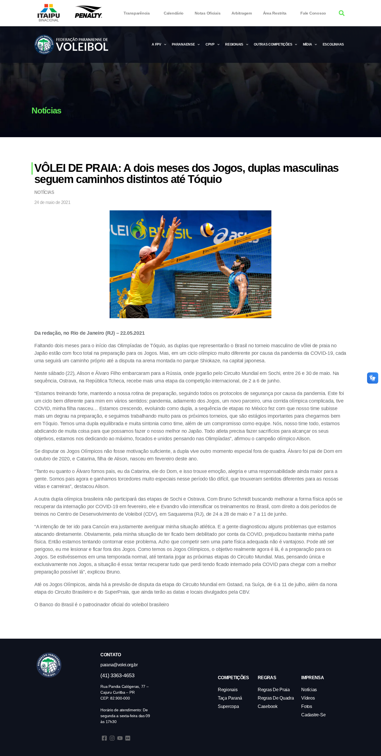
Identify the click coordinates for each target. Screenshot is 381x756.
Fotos (306, 706)
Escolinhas (333, 44)
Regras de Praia (274, 689)
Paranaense (183, 44)
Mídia (307, 44)
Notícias (44, 192)
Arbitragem (242, 13)
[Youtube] (120, 738)
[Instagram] (112, 738)
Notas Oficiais (207, 13)
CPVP (210, 44)
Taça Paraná (230, 698)
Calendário (174, 13)
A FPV (156, 44)
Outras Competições (273, 44)
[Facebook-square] (104, 738)
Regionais (234, 44)
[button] (341, 13)
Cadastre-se (313, 714)
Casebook (268, 706)
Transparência (137, 13)
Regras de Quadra (276, 698)
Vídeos (308, 698)
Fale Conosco (313, 13)
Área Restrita (275, 13)
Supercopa (228, 706)
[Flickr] (128, 738)
